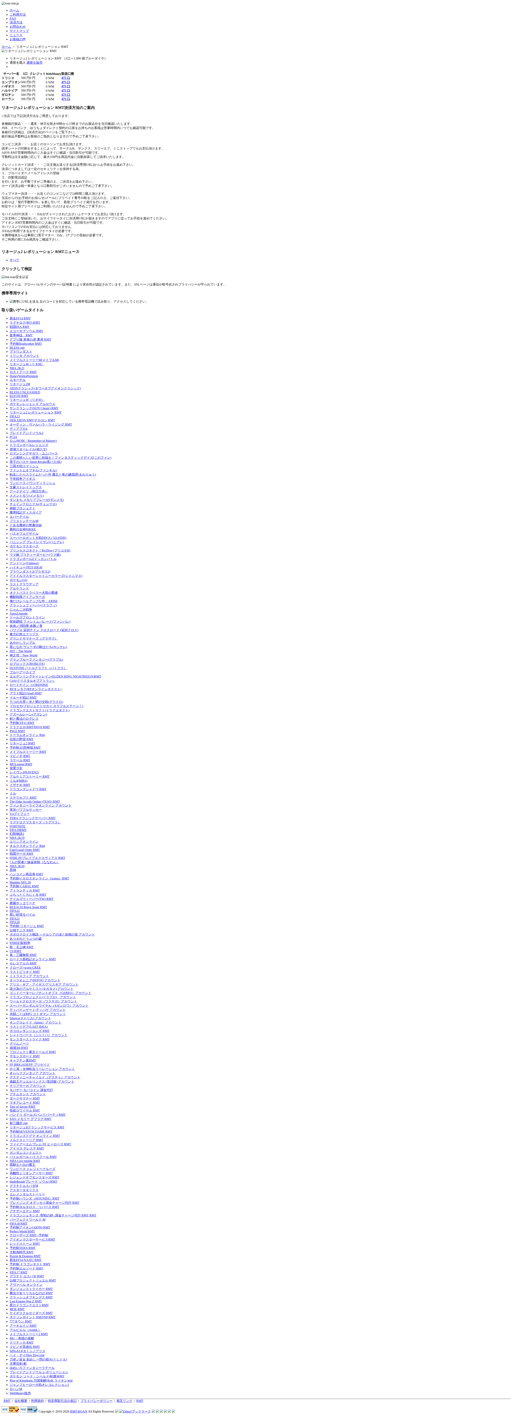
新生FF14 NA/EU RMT (26, 1260)
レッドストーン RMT (25, 1243)
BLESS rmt (17, 347)
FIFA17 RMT (19, 1272)
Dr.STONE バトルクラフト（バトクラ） (38, 668)
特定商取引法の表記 (62, 1401)
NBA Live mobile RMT (25, 1161)
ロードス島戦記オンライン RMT (33, 959)
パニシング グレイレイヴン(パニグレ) (37, 542)
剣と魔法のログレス (24, 718)
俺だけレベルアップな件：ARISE (34, 601)
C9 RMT (15, 951)
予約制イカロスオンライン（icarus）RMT (39, 878)
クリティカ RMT (22, 1342)
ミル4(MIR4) (18, 780)
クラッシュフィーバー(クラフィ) (33, 605)
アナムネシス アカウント (28, 1094)
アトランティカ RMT (25, 890)
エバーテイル (19, 516)
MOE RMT (17, 1309)
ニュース (16, 35)
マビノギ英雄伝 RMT (25, 1346)
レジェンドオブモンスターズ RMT (34, 1177)
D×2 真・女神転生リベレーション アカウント (42, 1069)
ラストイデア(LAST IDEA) (29, 1026)
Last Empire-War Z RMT (26, 1301)
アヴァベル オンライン (26, 1284)
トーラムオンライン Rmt (27, 735)
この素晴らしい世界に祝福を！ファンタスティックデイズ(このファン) (60, 457)
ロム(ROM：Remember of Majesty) (33, 440)
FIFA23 (15, 416)
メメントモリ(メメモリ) (27, 495)
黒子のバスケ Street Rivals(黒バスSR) (35, 462)
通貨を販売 (35, 62)
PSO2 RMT (17, 731)
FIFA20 (15, 922)
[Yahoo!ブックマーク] (135, 1411)
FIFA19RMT (18, 830)
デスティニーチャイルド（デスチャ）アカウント (45, 1077)
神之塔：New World (23, 655)
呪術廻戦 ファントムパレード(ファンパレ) (40, 621)
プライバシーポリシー (97, 1401)
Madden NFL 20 (20, 882)
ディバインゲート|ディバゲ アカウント (38, 1010)
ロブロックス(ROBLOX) (27, 663)
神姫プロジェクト (22, 508)
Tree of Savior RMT (23, 1106)
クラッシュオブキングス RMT (31, 1297)
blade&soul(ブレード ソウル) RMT (33, 1181)
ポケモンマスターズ (24, 546)
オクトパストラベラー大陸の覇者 (34, 592)
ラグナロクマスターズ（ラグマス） (35, 822)
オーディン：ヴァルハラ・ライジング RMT (41, 424)
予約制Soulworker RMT (26, 343)
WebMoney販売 (20, 1393)
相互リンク (124, 1401)
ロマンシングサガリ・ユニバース (34, 453)
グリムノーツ (19, 1043)
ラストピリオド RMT (25, 972)
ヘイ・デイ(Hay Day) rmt (27, 1355)
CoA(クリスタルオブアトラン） (32, 680)
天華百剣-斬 (18, 1363)
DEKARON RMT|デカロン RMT (32, 420)
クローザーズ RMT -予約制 (29, 1235)
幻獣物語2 (17, 833)
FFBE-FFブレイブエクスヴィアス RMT (37, 858)
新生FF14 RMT (20, 318)
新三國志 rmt (19, 1123)
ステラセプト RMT (23, 797)
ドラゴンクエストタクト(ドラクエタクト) (39, 710)
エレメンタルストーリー (27, 1194)
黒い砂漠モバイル (22, 914)
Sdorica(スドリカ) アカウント (30, 1018)
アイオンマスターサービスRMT (32, 1239)
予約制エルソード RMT (26, 1268)
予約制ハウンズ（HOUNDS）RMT (34, 1198)
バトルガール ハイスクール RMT (33, 1157)
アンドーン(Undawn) (24, 563)
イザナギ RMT (20, 785)
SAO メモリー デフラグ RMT (30, 1119)
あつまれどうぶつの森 (26, 938)
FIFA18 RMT (19, 1223)
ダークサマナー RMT (25, 1098)
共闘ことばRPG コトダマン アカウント (38, 1014)
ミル (13, 793)
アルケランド (19, 588)
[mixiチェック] (161, 1411)
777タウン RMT (21, 1321)
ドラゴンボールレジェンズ (29, 445)
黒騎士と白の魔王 (22, 1164)
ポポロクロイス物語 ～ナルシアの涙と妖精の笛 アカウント (52, 934)
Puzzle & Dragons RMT (25, 1256)
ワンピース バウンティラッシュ (32, 483)
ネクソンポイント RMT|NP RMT (33, 1317)
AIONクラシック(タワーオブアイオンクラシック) (45, 388)
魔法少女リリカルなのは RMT (31, 1293)
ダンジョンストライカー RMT (31, 1289)
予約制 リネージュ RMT (27, 926)
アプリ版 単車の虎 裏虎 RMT (30, 339)
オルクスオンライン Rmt (27, 846)
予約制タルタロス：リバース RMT (34, 1207)
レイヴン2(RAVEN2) (24, 772)
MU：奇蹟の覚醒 (22, 1338)
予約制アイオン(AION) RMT (30, 1227)
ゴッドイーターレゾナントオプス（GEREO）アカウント (50, 993)
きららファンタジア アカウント (32, 1073)
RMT (7, 1401)
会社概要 (20, 1401)
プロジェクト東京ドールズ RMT (33, 1052)
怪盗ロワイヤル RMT (25, 1110)
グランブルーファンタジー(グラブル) (36, 659)
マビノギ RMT (20, 756)
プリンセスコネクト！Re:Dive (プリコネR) (40, 550)
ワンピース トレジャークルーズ (32, 1169)
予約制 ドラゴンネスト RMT (30, 1264)
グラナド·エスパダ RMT (27, 1276)
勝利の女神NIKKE (23, 529)
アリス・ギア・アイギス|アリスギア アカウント (44, 984)
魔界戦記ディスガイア (26, 512)
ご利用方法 (18, 14)
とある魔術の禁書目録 (26, 525)
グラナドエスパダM (24, 1186)
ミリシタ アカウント (24, 355)
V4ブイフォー (20, 814)
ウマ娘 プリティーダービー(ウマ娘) (35, 554)
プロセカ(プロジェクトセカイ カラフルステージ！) (46, 706)
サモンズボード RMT (25, 1056)
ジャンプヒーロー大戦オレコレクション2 (39, 1384)
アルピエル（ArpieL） (25, 1330)
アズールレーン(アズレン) (28, 714)
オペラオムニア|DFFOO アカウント (35, 980)
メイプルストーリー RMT (28, 752)
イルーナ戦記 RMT (23, 697)
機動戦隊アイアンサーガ (27, 597)
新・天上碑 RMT (22, 947)
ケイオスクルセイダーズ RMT (31, 1313)
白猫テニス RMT (22, 930)
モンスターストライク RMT (30, 1039)
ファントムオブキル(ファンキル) (33, 470)
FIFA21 (15, 918)
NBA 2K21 (17, 368)
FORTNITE (17, 826)
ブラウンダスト (21, 351)
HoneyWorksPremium (24, 376)
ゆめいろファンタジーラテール (32, 1368)
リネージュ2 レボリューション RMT (36, 412)
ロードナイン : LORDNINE (29, 685)
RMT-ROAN (78, 1411)
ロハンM (16, 1389)
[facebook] (173, 1411)
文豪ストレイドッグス (26, 487)
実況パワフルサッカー (26, 809)
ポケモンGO (18, 580)
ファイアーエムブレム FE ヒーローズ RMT (40, 1144)
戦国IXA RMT (20, 327)
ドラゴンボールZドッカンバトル (33, 559)
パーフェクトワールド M (27, 1219)
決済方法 (16, 22)
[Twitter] (169, 1411)
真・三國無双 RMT (23, 955)
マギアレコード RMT (25, 1102)
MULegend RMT (21, 764)
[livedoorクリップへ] (153, 1411)
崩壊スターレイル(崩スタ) (28, 449)
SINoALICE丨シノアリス (27, 1351)
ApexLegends (19, 613)
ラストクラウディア (24, 584)
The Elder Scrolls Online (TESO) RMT (35, 801)
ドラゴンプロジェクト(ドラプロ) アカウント (43, 997)
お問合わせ (18, 26)
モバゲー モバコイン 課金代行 (31, 1090)
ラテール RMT (20, 760)
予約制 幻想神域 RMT (25, 747)
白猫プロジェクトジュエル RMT (33, 1280)
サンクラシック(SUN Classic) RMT (34, 408)
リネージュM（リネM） (27, 364)
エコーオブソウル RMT (26, 331)
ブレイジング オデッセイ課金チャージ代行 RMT (44, 1202)
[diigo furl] (165, 1411)
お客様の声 (18, 39)
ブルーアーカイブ (22, 672)
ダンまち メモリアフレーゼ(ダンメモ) (37, 500)
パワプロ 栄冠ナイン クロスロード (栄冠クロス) (44, 630)
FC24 (13, 437)
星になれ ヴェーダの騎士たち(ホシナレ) (38, 647)
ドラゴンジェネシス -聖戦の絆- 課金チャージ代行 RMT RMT (53, 1215)
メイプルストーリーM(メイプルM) (34, 360)
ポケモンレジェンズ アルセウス (32, 404)
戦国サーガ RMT (22, 853)
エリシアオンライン (24, 841)
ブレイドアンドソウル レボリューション (39, 1372)
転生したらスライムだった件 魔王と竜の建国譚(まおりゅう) (53, 474)
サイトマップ (19, 31)
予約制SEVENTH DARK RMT (31, 1131)
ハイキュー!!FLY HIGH (26, 567)
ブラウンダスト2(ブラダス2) (30, 571)
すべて (14, 260)
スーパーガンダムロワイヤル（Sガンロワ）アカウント (49, 1005)
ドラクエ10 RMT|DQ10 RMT (30, 727)
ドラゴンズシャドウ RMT (28, 789)
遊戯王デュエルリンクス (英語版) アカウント (42, 1081)
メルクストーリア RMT (26, 1140)
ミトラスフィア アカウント (29, 976)
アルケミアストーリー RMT (30, 776)
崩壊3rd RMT (19, 1047)
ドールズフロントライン (27, 617)
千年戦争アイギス (22, 478)
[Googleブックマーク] (157, 1411)
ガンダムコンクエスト (26, 1152)
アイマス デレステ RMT (27, 1148)
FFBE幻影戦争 (20, 943)
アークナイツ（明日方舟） (29, 491)
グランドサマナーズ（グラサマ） (34, 638)
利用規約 (37, 1401)
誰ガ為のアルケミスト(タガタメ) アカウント (41, 988)
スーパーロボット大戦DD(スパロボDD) (38, 538)
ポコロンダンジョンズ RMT (30, 1031)
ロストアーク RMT (23, 372)
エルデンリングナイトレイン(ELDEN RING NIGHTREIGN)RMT (55, 676)
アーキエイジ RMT (23, 1325)
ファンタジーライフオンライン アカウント (40, 805)
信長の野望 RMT (22, 739)
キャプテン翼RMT (23, 1060)
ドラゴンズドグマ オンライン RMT (35, 1135)
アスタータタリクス (24, 1190)
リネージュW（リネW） (27, 399)
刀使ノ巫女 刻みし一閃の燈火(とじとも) (38, 1359)
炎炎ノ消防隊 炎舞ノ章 (26, 626)
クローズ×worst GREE (25, 967)
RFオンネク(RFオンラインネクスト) (35, 689)
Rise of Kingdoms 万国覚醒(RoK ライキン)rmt (41, 1380)
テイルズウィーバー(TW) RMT (31, 899)
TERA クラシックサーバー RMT (33, 818)
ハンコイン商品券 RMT (26, 874)
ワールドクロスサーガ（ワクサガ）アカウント (43, 1001)
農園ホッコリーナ (22, 903)
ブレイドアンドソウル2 (26, 433)
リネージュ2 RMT (22, 743)
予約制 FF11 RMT (22, 723)
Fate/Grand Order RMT (25, 850)
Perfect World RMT (22, 1231)
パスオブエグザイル (24, 533)
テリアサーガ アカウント (28, 1085)
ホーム (14, 10)
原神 (13, 870)
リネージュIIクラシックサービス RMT (37, 1127)
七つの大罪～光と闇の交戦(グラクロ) (36, 701)
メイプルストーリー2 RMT (29, 1334)
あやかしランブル (22, 642)
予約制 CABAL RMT (24, 886)
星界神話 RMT (21, 335)
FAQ (13, 18)
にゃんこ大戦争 (21, 609)
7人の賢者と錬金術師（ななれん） (34, 862)
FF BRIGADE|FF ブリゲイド (30, 1064)
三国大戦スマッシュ (24, 466)
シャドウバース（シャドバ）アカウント (38, 1035)
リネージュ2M (20, 384)
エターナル (18, 380)
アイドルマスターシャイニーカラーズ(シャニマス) (46, 575)
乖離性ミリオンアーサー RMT (31, 1173)
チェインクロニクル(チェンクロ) (33, 504)
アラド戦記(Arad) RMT (26, 693)
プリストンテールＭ (24, 521)
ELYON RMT (19, 396)
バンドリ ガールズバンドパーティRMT (38, 1114)
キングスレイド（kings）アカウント (35, 1022)
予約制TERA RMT (23, 1248)
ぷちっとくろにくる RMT (28, 894)
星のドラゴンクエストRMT (29, 1305)
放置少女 (16, 768)
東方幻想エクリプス (24, 634)
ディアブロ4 (18, 428)
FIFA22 (15, 910)
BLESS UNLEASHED (25, 392)
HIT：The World (21, 651)
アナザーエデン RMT (25, 1211)
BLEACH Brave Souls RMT (28, 907)
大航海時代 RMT (22, 1252)
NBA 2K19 (17, 838)
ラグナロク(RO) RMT (25, 322)
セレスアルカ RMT (23, 963)
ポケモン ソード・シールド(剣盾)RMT (37, 1376)
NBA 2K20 (17, 866)
